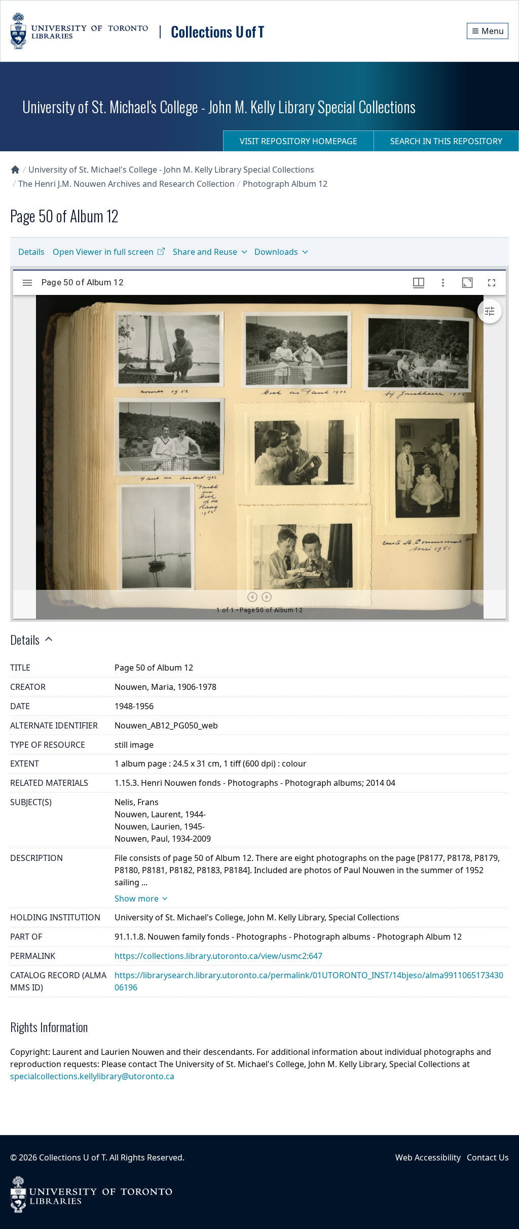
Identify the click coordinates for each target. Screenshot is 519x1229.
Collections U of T (72, 1157)
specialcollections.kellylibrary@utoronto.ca (92, 1076)
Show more (137, 898)
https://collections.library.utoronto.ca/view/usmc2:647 (218, 955)
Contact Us (488, 1157)
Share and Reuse (205, 251)
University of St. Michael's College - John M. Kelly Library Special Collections (171, 169)
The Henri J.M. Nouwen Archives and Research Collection (126, 183)
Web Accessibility (428, 1157)
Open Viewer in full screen (103, 251)
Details (31, 251)
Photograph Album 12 (285, 183)
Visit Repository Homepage (298, 141)
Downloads (276, 251)
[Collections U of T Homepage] (15, 169)
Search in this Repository (446, 141)
